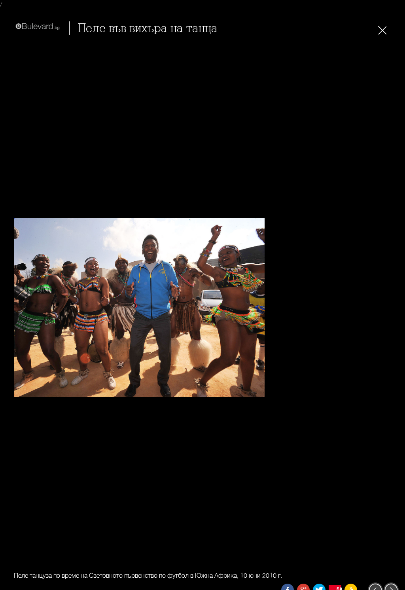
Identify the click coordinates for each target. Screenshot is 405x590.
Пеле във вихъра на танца (148, 28)
